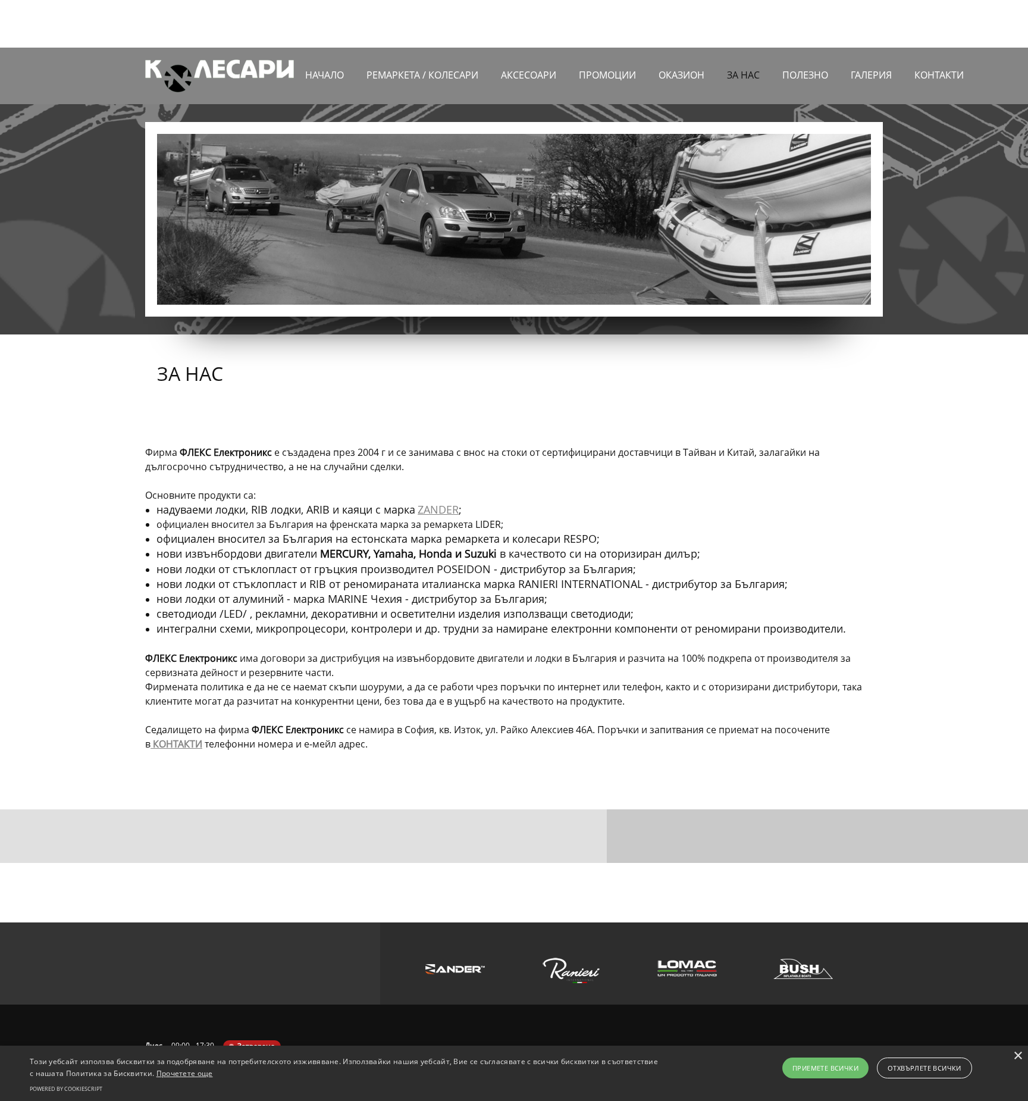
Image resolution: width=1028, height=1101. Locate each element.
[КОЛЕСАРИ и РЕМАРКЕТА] (219, 76)
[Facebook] (874, 24)
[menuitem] (324, 80)
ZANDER (438, 509)
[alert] (514, 1073)
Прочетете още (184, 1073)
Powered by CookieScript (66, 1089)
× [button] (1017, 1056)
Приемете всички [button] (825, 1068)
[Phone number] (820, 24)
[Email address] (838, 24)
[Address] (856, 24)
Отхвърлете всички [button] (924, 1068)
